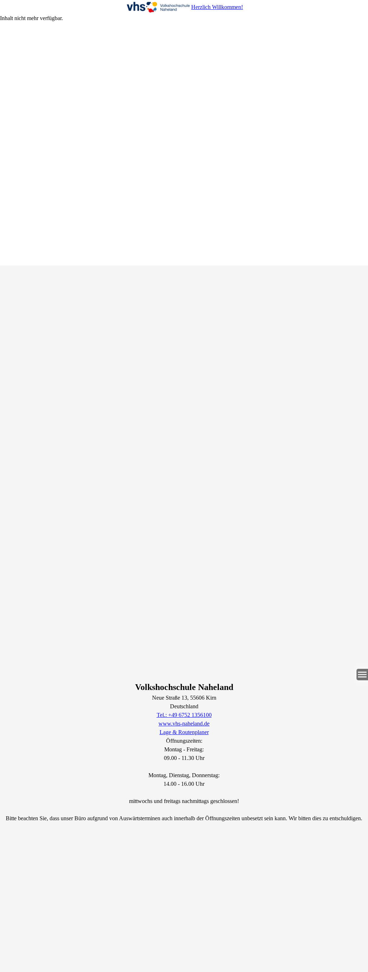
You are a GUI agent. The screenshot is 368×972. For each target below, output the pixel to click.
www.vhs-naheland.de (184, 723)
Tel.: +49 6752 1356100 (184, 715)
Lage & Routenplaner (184, 732)
